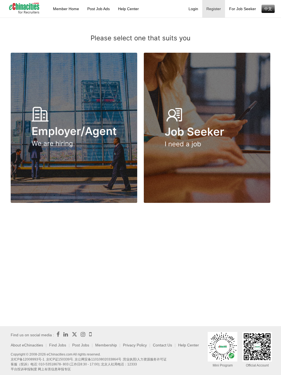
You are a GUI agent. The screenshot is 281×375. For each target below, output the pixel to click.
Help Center (128, 9)
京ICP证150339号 (59, 359)
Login (193, 9)
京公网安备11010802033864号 (98, 359)
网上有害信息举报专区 (54, 369)
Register (213, 9)
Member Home (66, 9)
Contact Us (162, 345)
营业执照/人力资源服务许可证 (145, 359)
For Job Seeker (242, 9)
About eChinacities (27, 345)
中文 (268, 9)
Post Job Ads (98, 9)
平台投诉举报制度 (24, 369)
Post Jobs (80, 345)
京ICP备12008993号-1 (27, 359)
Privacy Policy (135, 345)
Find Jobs (57, 345)
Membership (106, 345)
